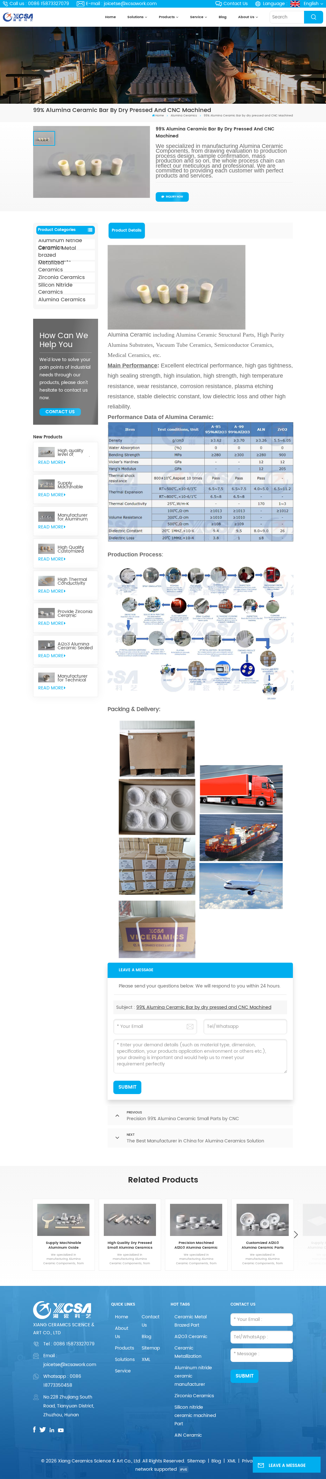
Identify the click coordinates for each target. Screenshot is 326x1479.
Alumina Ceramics (184, 115)
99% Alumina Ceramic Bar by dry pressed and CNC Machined (203, 1007)
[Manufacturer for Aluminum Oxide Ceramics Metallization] (46, 517)
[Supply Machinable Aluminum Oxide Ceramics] (46, 484)
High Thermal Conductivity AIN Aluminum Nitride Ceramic (75, 581)
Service (196, 17)
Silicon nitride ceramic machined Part (195, 1415)
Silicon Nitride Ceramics (55, 288)
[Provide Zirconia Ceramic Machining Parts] (46, 613)
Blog (223, 17)
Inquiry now (174, 197)
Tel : (69, 1344)
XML (146, 1359)
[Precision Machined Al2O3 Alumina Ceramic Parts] (196, 1220)
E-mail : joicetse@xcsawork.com (121, 3)
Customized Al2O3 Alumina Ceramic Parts (263, 1245)
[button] (295, 1235)
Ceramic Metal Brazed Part (190, 1321)
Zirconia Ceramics (61, 277)
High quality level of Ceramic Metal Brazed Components (74, 453)
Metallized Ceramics (51, 266)
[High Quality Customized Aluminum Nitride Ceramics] (46, 549)
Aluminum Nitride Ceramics (60, 244)
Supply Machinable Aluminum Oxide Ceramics (75, 485)
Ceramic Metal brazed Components (57, 255)
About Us (246, 17)
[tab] (127, 231)
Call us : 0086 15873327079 (39, 3)
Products (167, 17)
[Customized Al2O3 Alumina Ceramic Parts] (263, 1220)
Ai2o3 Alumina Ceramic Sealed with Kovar (75, 646)
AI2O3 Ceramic (190, 1336)
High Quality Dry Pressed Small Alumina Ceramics (129, 1245)
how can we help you (63, 340)
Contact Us (235, 3)
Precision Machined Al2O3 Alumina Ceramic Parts (196, 1245)
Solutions (135, 17)
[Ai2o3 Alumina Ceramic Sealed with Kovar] (46, 645)
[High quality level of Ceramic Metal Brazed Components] (46, 452)
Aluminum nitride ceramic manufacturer (193, 1376)
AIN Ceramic (188, 1435)
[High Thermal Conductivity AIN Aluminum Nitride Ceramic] (46, 581)
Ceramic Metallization (188, 1352)
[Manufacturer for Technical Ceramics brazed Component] (46, 678)
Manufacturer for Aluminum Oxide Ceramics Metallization (75, 517)
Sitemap (151, 1348)
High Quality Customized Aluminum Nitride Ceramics (71, 549)
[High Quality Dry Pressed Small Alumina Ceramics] (130, 1220)
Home (110, 17)
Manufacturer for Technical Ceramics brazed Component (73, 678)
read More (50, 462)
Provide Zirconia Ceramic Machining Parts (75, 613)
